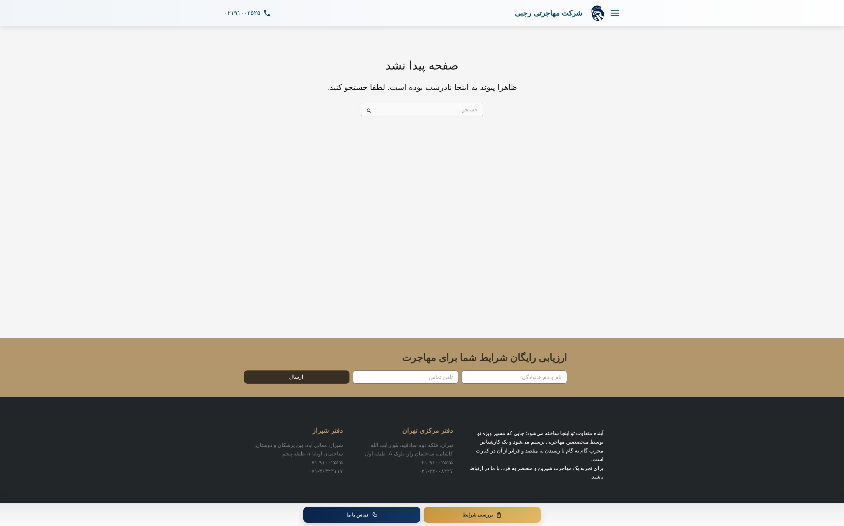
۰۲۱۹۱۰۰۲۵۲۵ (242, 13)
